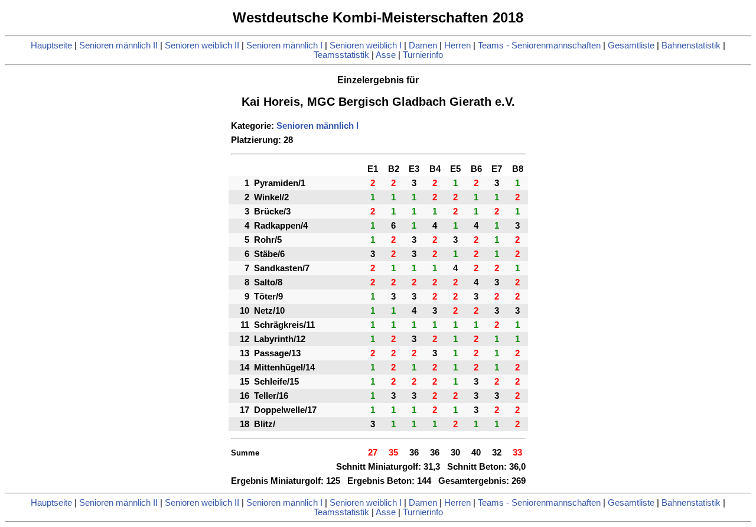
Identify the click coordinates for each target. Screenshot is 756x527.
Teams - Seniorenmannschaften (539, 45)
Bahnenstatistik (691, 45)
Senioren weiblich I (366, 45)
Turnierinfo (423, 55)
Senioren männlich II (118, 45)
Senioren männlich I (284, 45)
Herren (457, 45)
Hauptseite (51, 45)
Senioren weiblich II (202, 45)
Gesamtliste (631, 45)
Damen (423, 45)
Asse (386, 55)
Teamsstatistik (341, 55)
